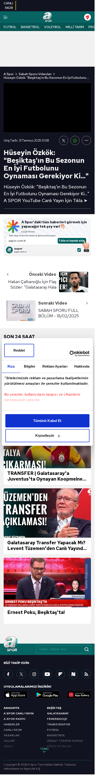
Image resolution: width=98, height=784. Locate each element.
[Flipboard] (60, 674)
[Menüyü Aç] (6, 17)
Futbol (10, 27)
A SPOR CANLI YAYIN (19, 713)
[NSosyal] (73, 674)
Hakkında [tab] (81, 366)
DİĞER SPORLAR (59, 746)
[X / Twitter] (21, 674)
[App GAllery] (79, 694)
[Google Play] (47, 694)
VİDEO (8, 746)
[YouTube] (47, 674)
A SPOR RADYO (14, 719)
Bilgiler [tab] (30, 366)
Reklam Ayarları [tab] (55, 366)
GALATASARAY (58, 713)
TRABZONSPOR (58, 724)
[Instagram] (34, 674)
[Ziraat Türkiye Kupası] (87, 17)
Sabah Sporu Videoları (35, 74)
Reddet (19, 350)
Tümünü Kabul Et (47, 421)
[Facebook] (8, 674)
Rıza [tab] (11, 366)
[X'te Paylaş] (63, 140)
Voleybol (52, 27)
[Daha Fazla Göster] (86, 140)
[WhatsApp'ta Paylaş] (75, 140)
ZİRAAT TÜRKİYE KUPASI (65, 741)
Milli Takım (75, 27)
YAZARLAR (11, 735)
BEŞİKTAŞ (54, 708)
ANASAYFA (11, 708)
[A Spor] (47, 17)
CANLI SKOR (13, 730)
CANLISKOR (8, 5)
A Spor (9, 74)
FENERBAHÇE (57, 719)
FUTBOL (53, 730)
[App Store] (15, 694)
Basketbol (30, 27)
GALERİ (9, 741)
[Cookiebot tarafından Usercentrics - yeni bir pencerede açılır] (69, 354)
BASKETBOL (56, 735)
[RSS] (86, 674)
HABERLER (12, 724)
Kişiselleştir (44, 435)
